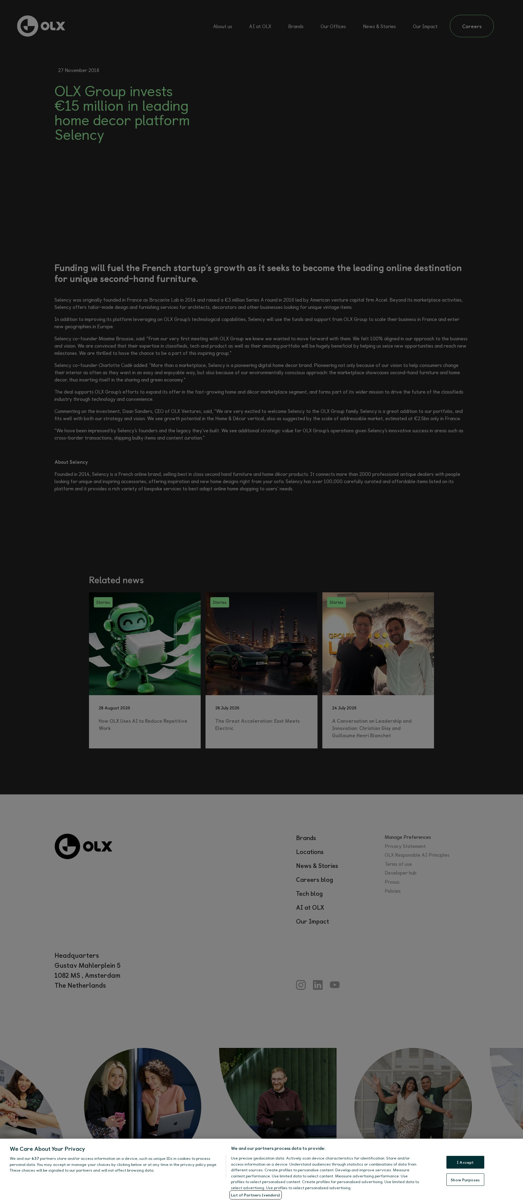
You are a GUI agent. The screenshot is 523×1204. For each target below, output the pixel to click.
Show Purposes (465, 1180)
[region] (261, 1171)
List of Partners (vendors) (255, 1195)
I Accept (465, 1162)
